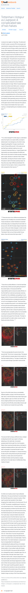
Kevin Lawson (6, 33)
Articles (4, 30)
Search (18, 8)
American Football (10, 8)
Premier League (12, 30)
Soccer (3, 8)
